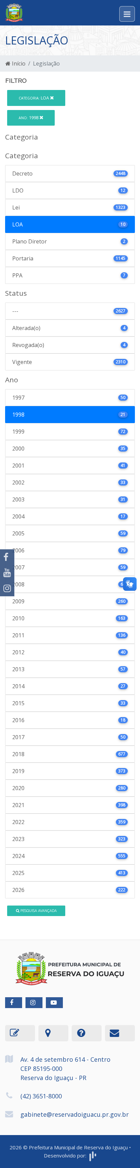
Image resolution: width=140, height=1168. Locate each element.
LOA (34, 98)
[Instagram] (7, 588)
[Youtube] (7, 573)
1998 (29, 117)
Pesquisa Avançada (38, 911)
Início (18, 63)
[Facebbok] (13, 1002)
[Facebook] (7, 557)
